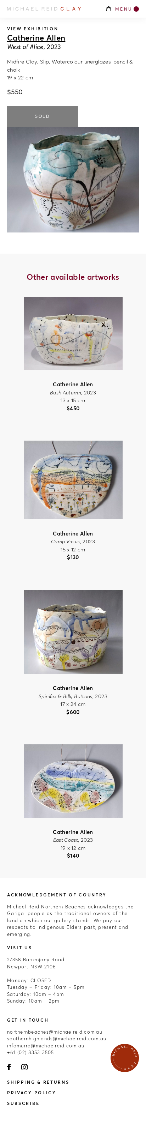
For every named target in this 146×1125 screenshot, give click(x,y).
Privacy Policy (31, 1092)
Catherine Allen (36, 38)
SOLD (42, 116)
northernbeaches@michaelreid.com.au (54, 1032)
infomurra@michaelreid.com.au (45, 1045)
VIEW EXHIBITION (32, 28)
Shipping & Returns (38, 1082)
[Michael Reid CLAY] (52, 9)
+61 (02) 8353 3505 (30, 1052)
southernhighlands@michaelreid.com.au (56, 1038)
